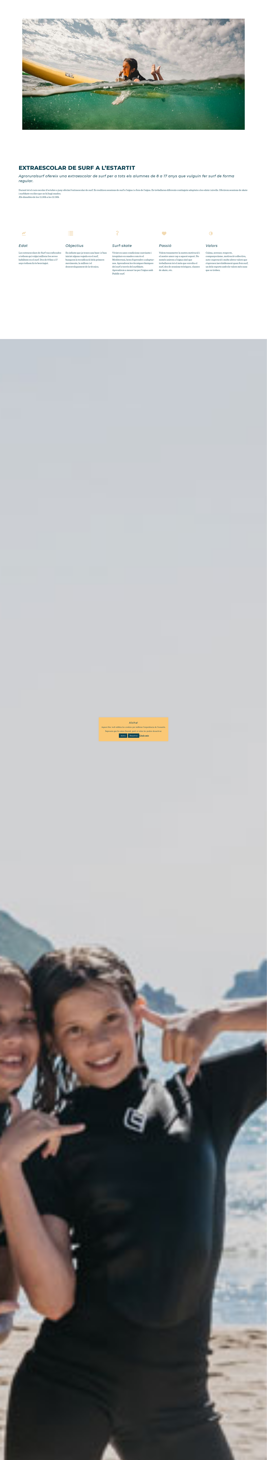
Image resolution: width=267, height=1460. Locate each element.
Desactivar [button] (134, 735)
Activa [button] (123, 735)
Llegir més (144, 735)
